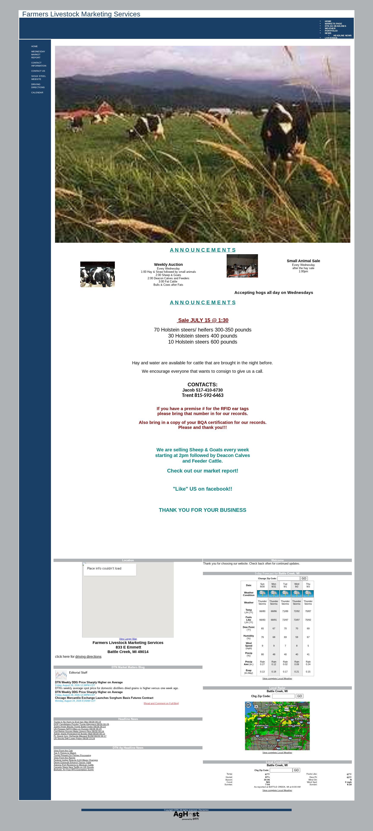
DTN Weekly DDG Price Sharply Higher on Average (89, 682)
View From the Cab (63, 750)
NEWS (328, 33)
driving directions (88, 656)
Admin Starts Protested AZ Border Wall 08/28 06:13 (79, 734)
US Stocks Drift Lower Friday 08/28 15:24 (74, 738)
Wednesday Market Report (38, 54)
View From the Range (64, 757)
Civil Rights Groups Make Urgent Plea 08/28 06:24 (79, 731)
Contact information (38, 64)
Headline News (342, 35)
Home (34, 46)
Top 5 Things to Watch (65, 753)
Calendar (37, 92)
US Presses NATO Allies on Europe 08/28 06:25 (78, 729)
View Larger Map (128, 639)
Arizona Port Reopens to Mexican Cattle (74, 765)
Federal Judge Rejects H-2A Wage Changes (76, 760)
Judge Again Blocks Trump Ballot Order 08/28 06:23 (80, 726)
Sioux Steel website (38, 77)
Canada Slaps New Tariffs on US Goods (74, 767)
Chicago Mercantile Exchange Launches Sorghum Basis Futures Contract (104, 697)
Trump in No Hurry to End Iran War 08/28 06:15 (77, 722)
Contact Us (38, 71)
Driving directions (38, 86)
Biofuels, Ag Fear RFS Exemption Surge (74, 769)
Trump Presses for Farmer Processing (72, 755)
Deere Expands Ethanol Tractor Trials (72, 762)
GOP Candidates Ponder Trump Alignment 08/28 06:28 (81, 724)
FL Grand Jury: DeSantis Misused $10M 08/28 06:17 (80, 736)
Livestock (331, 37)
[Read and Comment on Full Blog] (161, 703)
